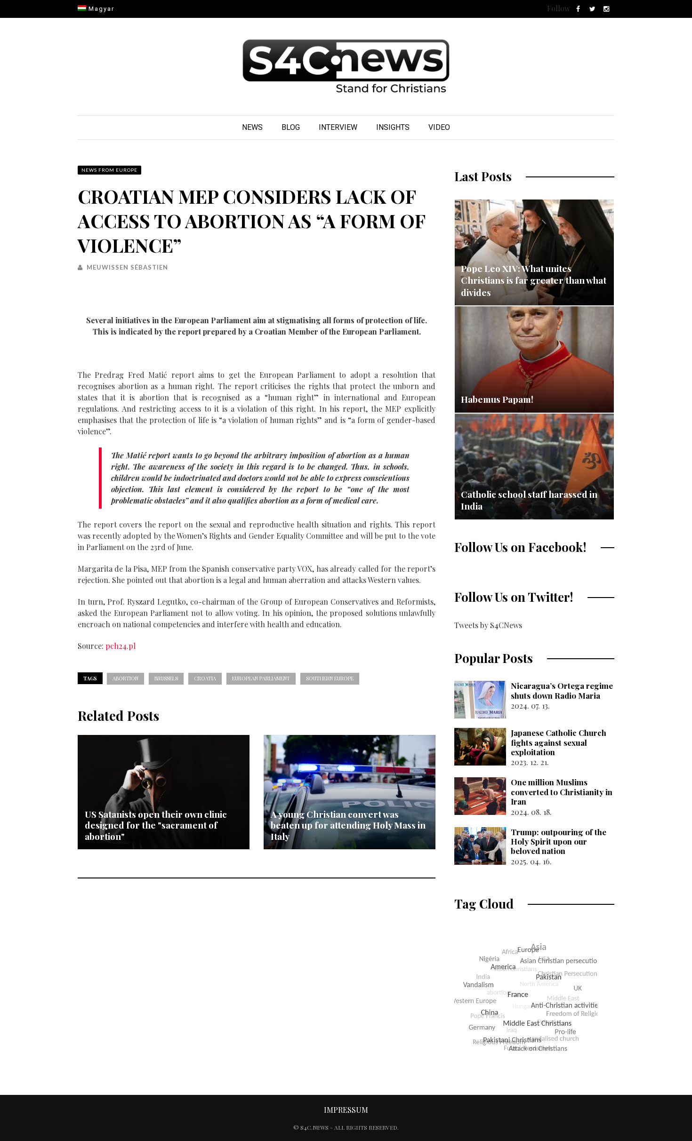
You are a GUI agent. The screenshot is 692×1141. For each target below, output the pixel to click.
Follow (558, 8)
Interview (338, 127)
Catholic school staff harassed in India (529, 500)
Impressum (346, 1110)
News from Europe (109, 170)
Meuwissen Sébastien (127, 267)
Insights (393, 127)
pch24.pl (120, 646)
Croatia (205, 678)
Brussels (166, 678)
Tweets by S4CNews (488, 625)
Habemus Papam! (497, 399)
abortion (125, 678)
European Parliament (261, 678)
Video (439, 127)
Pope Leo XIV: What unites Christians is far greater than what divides (533, 280)
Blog (291, 127)
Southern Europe (330, 678)
